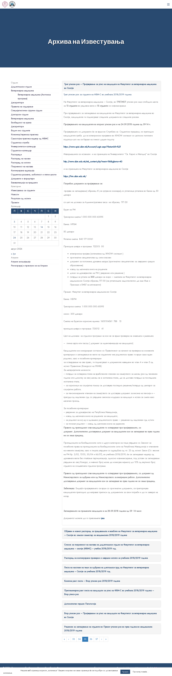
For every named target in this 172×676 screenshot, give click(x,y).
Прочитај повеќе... (140, 671)
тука (102, 518)
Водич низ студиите (20, 130)
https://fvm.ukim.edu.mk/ (75, 176)
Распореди (16, 154)
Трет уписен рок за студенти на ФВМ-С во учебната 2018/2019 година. (98, 94)
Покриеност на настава (22, 166)
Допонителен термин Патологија (80, 603)
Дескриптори (17, 102)
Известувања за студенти (23, 190)
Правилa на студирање (22, 106)
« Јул (13, 253)
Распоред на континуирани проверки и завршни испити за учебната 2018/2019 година (106, 558)
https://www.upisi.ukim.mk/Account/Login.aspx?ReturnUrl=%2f (92, 146)
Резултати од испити (21, 198)
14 (42, 227)
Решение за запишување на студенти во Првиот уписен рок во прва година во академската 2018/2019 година (108, 628)
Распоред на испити (21, 162)
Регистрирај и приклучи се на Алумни (29, 265)
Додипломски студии (21, 86)
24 (14, 237)
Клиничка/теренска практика (24, 134)
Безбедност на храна (21, 122)
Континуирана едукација (22, 170)
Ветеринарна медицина (22, 90)
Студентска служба (20, 142)
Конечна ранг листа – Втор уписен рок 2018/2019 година (92, 580)
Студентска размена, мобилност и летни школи (33, 174)
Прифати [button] (125, 671)
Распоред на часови (21, 158)
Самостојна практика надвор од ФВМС (30, 138)
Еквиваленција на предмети (24, 182)
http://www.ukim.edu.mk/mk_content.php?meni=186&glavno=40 (93, 161)
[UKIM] (5, 4)
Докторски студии (19, 114)
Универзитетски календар (23, 146)
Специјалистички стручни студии (26, 110)
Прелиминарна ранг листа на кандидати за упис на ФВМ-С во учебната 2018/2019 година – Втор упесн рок (109, 592)
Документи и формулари (23, 178)
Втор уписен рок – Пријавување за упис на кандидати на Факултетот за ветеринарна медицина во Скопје (110, 615)
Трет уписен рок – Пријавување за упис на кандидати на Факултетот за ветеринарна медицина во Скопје (110, 86)
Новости (15, 194)
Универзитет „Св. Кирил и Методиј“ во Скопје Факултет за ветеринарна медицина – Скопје (12, 4)
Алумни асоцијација (20, 261)
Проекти (15, 202)
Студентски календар (21, 150)
